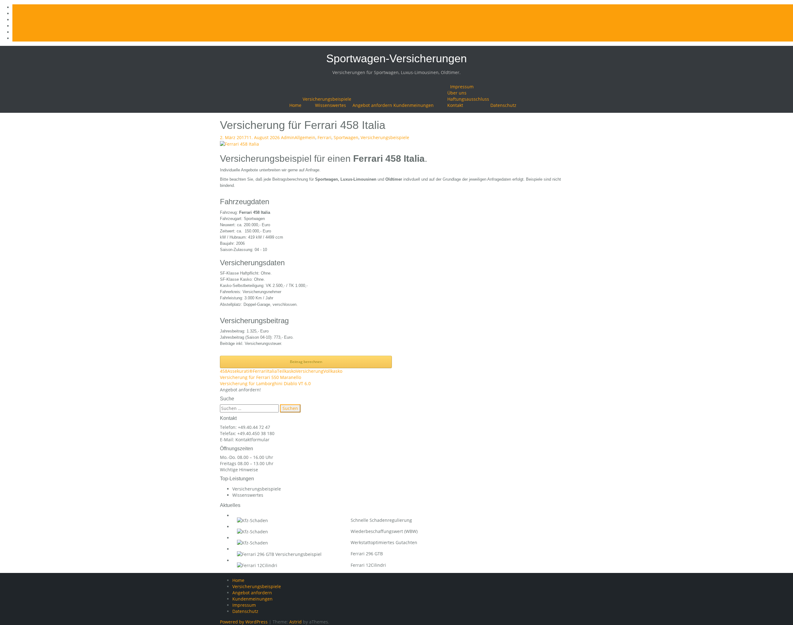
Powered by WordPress (244, 622)
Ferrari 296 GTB (367, 554)
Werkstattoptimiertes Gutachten (384, 542)
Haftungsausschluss (468, 99)
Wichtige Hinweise (239, 470)
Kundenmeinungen (413, 105)
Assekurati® (240, 371)
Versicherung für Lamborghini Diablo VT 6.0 (265, 383)
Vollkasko (332, 371)
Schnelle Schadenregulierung (381, 520)
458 (223, 371)
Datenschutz (503, 105)
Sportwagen (346, 137)
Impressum (462, 87)
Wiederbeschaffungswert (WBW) (384, 531)
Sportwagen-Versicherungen (396, 58)
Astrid (295, 622)
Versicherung (309, 371)
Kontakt (455, 105)
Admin (288, 137)
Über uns (457, 93)
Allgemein (305, 137)
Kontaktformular (252, 439)
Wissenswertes (330, 105)
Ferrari (324, 137)
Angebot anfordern (372, 105)
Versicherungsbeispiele (327, 99)
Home (295, 105)
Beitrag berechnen (306, 361)
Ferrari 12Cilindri (368, 565)
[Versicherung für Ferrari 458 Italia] (239, 144)
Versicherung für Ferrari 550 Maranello (260, 377)
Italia (272, 371)
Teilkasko (286, 371)
